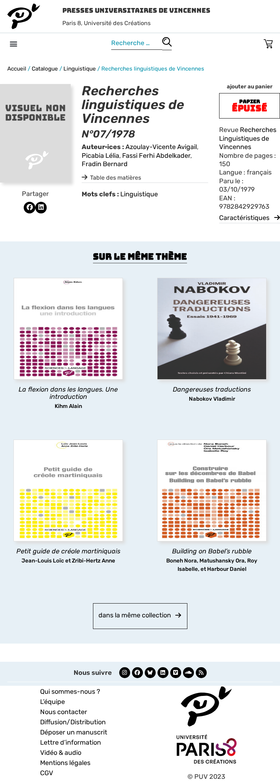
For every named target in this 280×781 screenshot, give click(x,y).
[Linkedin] (163, 672)
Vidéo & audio (60, 753)
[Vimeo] (175, 672)
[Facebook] (137, 672)
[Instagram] (124, 672)
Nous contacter (63, 712)
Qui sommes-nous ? (70, 692)
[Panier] (268, 42)
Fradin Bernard (105, 164)
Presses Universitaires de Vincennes (136, 10)
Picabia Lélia (100, 156)
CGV (46, 773)
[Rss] (201, 672)
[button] (13, 43)
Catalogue (45, 68)
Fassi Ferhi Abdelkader (156, 156)
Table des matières (115, 177)
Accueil (16, 68)
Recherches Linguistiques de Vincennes (247, 138)
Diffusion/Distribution (73, 722)
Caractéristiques (244, 218)
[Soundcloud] (188, 672)
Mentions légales (65, 763)
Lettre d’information (70, 742)
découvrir (64, 390)
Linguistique (79, 68)
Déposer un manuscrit (73, 732)
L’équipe (52, 702)
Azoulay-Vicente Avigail (161, 147)
